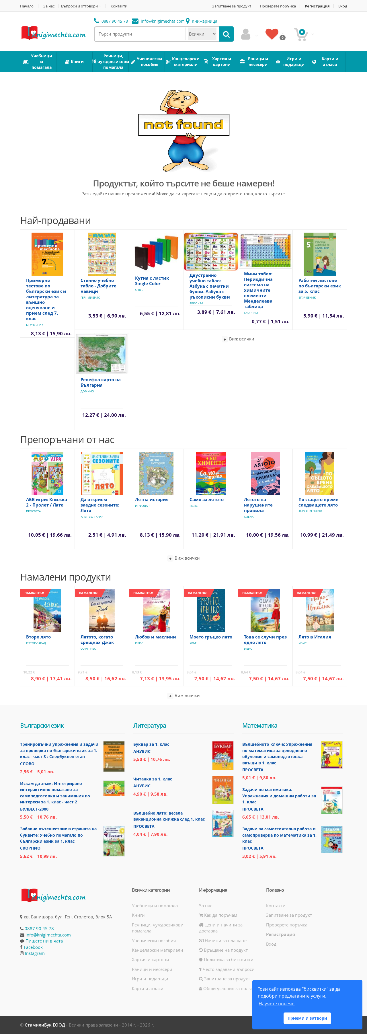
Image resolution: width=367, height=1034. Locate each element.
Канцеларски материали (157, 950)
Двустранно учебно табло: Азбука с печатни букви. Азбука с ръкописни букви (210, 286)
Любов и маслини (155, 637)
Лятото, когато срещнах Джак (97, 639)
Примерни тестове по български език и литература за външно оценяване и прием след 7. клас (46, 299)
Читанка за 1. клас (152, 779)
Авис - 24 (196, 303)
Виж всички (241, 339)
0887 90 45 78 (114, 21)
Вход (342, 6)
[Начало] (53, 32)
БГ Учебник (34, 325)
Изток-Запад (36, 643)
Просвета (33, 511)
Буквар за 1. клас (151, 744)
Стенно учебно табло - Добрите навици (98, 285)
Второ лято (38, 637)
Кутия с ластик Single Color (152, 280)
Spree (139, 290)
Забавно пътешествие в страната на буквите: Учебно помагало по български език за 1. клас (58, 835)
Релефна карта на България (101, 382)
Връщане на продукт (225, 950)
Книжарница (204, 21)
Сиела (248, 517)
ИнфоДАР (142, 506)
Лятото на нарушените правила (258, 504)
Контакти (119, 6)
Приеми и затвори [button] (307, 1018)
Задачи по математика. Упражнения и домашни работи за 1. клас (279, 796)
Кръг (193, 643)
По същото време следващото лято (318, 502)
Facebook (33, 947)
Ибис (194, 506)
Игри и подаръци (150, 979)
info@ (162, 21)
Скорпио (251, 313)
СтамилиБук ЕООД (45, 1025)
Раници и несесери (152, 969)
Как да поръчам (220, 915)
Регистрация (317, 6)
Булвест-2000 (34, 809)
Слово (27, 763)
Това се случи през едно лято (265, 639)
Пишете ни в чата (44, 941)
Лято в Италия (314, 637)
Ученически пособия (154, 940)
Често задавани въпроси (228, 969)
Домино (87, 391)
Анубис (142, 751)
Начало (27, 6)
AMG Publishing (310, 511)
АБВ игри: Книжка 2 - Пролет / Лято (46, 502)
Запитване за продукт (231, 6)
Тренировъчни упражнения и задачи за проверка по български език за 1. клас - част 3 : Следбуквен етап (59, 750)
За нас (48, 6)
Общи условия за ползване (231, 988)
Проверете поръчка (278, 6)
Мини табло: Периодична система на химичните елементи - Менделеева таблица (258, 290)
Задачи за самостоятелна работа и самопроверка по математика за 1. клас (279, 835)
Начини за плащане (225, 940)
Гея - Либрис (90, 297)
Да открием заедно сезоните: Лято (100, 504)
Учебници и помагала (155, 905)
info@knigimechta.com (48, 935)
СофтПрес (88, 649)
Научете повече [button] (276, 1003)
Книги (138, 915)
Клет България (92, 517)
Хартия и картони (150, 959)
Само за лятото (207, 499)
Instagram (35, 953)
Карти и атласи (147, 988)
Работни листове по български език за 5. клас (319, 285)
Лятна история (152, 499)
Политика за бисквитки (228, 959)
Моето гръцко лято (211, 637)
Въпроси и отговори (79, 6)
